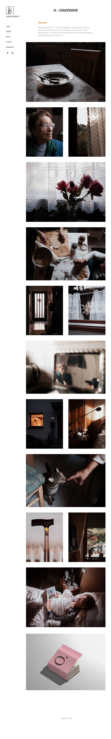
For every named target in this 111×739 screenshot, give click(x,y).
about (8, 37)
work (8, 32)
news (8, 26)
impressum (10, 47)
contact (9, 42)
